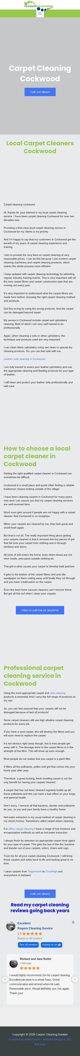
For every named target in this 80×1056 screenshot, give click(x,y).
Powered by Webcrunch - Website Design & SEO (40, 1039)
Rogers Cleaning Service (35, 928)
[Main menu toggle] (40, 13)
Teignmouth (35, 871)
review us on (49, 944)
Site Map (40, 1044)
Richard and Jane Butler (35, 958)
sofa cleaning (57, 692)
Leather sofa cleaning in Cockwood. (25, 358)
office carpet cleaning (21, 828)
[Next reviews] (75, 979)
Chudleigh (51, 871)
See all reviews (28, 944)
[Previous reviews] (5, 979)
